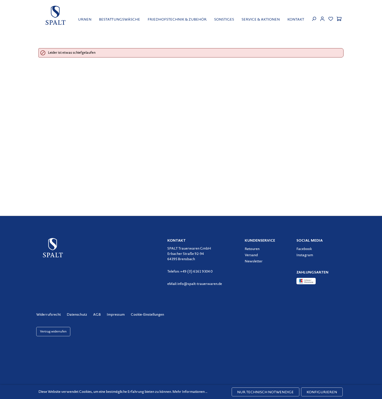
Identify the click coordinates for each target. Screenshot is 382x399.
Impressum (116, 315)
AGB (97, 315)
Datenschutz (77, 315)
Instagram (304, 255)
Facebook (304, 249)
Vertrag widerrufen (53, 331)
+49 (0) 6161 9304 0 (196, 271)
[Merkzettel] (331, 18)
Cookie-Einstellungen (147, 315)
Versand (251, 255)
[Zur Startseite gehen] (55, 15)
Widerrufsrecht (48, 315)
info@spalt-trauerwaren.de (200, 284)
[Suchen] (314, 18)
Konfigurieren (322, 392)
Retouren (252, 249)
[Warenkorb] (339, 18)
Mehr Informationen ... (189, 392)
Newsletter (254, 261)
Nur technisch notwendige (265, 392)
